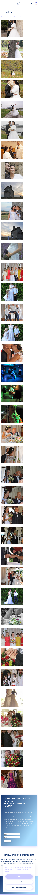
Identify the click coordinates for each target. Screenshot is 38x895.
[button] (2, 3)
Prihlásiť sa (8, 841)
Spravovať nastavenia (19, 887)
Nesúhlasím (19, 882)
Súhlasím (19, 876)
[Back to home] (19, 3)
